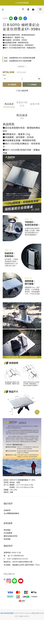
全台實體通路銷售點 (11, 513)
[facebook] (15, 18)
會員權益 (7, 530)
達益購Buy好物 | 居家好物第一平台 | (26, 565)
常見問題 (7, 539)
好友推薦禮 (8, 533)
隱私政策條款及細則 (7, 613)
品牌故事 (7, 510)
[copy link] (25, 18)
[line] (11, 18)
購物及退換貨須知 (10, 536)
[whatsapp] (20, 18)
